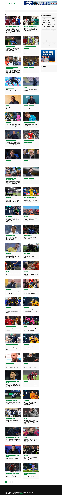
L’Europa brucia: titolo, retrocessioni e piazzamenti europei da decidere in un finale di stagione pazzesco (13, 182)
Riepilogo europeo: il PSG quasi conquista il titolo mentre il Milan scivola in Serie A (30, 200)
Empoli (44, 26)
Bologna (49, 20)
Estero (29, 140)
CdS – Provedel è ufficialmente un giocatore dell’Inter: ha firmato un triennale (13, 90)
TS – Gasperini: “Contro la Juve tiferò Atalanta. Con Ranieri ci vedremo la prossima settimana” (30, 366)
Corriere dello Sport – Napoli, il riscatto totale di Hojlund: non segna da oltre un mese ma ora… (13, 238)
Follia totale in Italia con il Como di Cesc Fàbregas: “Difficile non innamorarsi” (30, 440)
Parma (54, 32)
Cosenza (43, 24)
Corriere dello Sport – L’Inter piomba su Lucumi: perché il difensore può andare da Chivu (30, 70)
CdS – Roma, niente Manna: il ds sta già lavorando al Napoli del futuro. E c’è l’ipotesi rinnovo (30, 180)
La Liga (22, 7)
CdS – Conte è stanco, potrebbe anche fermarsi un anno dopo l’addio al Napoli (12, 163)
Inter (48, 28)
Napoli (49, 32)
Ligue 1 (26, 7)
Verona (54, 43)
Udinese (44, 43)
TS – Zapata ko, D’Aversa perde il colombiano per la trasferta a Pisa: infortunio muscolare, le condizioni (31, 384)
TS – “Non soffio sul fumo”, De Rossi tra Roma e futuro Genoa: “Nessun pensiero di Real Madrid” (13, 366)
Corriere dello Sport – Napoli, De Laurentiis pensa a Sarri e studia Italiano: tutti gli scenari (30, 163)
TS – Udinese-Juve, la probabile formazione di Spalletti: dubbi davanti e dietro (30, 458)
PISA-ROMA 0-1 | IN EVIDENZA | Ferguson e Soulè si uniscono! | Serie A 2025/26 (30, 403)
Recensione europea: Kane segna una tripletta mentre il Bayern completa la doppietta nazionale (30, 145)
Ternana (49, 41)
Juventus (53, 28)
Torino (54, 41)
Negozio (34, 7)
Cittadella (49, 22)
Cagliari (44, 22)
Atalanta (53, 18)
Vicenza (49, 45)
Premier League (14, 7)
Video (10, 216)
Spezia (44, 41)
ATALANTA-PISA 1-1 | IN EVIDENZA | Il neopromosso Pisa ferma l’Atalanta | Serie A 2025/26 (30, 310)
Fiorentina (48, 26)
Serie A (19, 7)
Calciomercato (8, 7)
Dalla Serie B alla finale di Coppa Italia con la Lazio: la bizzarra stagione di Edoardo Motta (30, 329)
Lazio (44, 30)
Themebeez (22, 493)
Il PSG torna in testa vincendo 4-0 (13, 458)
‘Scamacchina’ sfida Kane (29, 476)
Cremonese (49, 24)
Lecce (49, 30)
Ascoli (49, 18)
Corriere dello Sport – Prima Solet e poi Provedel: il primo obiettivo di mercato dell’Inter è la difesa (13, 125)
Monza (44, 32)
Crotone (54, 24)
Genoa (44, 28)
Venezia (49, 43)
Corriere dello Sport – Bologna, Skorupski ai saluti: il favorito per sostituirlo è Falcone (12, 256)
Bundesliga (30, 7)
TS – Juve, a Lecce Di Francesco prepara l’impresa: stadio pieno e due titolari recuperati (30, 219)
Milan (53, 30)
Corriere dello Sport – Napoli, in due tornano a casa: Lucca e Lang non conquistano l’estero (13, 329)
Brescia (54, 20)
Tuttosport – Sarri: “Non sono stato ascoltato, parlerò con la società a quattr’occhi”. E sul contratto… (13, 143)
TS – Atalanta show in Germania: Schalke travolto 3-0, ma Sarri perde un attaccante (12, 49)
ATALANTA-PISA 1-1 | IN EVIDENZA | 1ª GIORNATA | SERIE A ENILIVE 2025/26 (31, 347)
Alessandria (44, 18)
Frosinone (53, 26)
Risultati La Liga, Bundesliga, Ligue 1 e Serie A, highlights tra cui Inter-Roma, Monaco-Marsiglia (13, 385)
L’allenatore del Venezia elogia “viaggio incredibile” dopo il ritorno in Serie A (31, 256)
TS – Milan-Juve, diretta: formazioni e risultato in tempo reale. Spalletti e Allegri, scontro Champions (31, 292)
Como (54, 22)
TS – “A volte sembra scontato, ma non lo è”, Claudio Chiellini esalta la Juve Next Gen (13, 292)
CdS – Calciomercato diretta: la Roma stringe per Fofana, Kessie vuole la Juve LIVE (30, 29)
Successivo (21, 481)
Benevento (44, 20)
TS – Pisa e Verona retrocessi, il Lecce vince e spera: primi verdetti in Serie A (31, 274)
